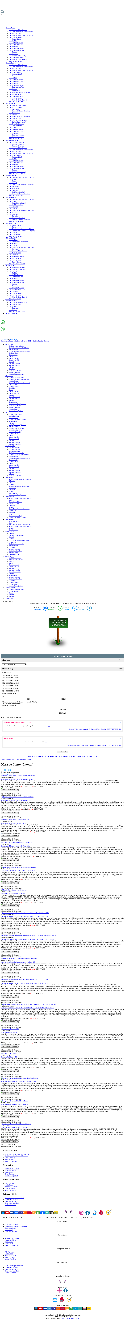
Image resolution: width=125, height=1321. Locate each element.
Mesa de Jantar (13, 349)
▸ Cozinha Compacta (16, 146)
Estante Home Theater (15, 414)
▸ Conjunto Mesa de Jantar (18, 30)
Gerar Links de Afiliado (12, 1203)
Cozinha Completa (14, 447)
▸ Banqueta (13, 46)
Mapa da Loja (9, 1159)
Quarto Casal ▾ (10, 175)
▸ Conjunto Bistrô (15, 37)
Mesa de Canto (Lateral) (16, 374)
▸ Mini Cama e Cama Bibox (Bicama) (21, 229)
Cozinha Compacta (14, 451)
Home (3, 341)
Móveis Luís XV (10, 531)
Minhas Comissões (10, 1205)
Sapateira (11, 491)
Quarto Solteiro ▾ (11, 197)
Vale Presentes (9, 1183)
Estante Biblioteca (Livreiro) (17, 404)
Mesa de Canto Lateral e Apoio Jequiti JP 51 (14, 823)
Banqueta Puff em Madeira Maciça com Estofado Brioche (18, 1081)
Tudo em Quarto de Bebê (15, 236)
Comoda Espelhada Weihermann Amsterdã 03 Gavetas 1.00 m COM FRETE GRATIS (94, 745)
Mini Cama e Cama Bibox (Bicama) (20, 524)
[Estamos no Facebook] (87, 1214)
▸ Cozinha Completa (16, 142)
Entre (6, 1199)
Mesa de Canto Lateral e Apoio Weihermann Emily (16, 800)
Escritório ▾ (9, 265)
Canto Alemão (13, 355)
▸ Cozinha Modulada (16, 144)
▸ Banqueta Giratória (16, 48)
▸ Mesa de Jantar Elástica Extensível (21, 35)
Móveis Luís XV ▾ (11, 238)
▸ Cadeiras (13, 240)
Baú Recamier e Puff (15, 493)
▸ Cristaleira (13, 54)
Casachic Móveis (10, 587)
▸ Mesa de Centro (15, 98)
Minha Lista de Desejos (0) (21, 341)
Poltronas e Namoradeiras (16, 535)
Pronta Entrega (9, 598)
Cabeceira (12, 481)
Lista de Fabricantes (11, 1161)
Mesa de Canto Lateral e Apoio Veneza (13, 893)
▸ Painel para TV (15, 109)
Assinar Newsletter (10, 1190)
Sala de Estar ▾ (10, 63)
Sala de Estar (9, 376)
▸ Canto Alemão (15, 39)
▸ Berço (12, 227)
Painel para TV (13, 418)
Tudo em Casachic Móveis (15, 311)
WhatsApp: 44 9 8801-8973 (70, 1318)
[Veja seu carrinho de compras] (3, 9)
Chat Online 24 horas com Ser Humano (17, 1154)
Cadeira (11, 356)
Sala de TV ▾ (10, 103)
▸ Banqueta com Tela (16, 50)
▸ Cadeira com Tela (16, 44)
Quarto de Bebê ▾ (11, 223)
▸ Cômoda (13, 183)
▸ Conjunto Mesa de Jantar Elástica (21, 31)
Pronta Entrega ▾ (11, 313)
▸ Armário (13, 271)
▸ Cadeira (13, 41)
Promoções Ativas (10, 1170)
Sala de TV (8, 412)
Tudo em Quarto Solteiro (14, 221)
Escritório (8, 556)
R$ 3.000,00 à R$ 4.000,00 (10, 688)
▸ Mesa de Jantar (15, 33)
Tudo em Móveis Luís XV (15, 264)
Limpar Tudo (62, 709)
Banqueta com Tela (15, 365)
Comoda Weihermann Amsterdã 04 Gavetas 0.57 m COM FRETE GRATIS (24, 916)
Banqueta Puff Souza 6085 (9, 1032)
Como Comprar (9, 1174)
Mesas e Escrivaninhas (16, 559)
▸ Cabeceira (13, 179)
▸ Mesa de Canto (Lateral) (18, 59)
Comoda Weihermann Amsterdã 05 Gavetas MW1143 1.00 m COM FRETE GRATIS (95, 729)
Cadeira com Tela (14, 360)
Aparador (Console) (15, 372)
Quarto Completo (14, 521)
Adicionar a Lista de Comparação (11, 795)
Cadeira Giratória (14, 358)
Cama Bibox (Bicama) (15, 502)
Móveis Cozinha (10, 446)
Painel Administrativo (11, 1201)
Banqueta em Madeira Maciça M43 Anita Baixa (15, 846)
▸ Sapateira (13, 190)
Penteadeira (12, 488)
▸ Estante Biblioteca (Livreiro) (19, 92)
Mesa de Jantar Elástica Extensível (19, 351)
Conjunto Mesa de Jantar (16, 346)
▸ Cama (12, 181)
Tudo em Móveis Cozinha (15, 173)
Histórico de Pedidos (11, 1187)
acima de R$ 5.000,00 (9, 693)
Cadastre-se (13, 1199)
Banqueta (11, 362)
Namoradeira (13, 402)
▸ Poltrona (13, 52)
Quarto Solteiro (9, 496)
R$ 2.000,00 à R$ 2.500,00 (10, 683)
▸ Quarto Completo (16, 225)
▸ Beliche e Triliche (16, 205)
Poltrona (11, 367)
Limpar (121, 659)
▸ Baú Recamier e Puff (17, 192)
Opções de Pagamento (11, 1176)
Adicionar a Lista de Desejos (10, 793)
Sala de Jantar (9, 344)
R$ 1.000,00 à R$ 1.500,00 (10, 678)
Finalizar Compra (43, 341)
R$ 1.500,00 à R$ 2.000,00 (10, 680)
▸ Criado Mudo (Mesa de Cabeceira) (21, 184)
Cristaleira (12, 369)
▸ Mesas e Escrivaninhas (17, 269)
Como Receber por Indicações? (14, 1198)
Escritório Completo (15, 558)
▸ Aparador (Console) (16, 57)
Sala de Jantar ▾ (10, 28)
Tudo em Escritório (13, 299)
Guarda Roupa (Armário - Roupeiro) (20, 479)
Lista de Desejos (10, 1188)
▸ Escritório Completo (17, 267)
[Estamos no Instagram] (81, 1214)
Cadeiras (11, 533)
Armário (11, 561)
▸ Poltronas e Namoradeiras (18, 241)
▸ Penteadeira (14, 186)
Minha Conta (9, 341)
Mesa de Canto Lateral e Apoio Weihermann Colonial (17, 779)
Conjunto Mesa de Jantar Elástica (19, 348)
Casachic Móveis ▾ (11, 300)
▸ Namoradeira (14, 91)
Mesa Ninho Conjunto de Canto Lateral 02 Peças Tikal (18, 870)
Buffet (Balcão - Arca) (15, 370)
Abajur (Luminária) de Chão (17, 425)
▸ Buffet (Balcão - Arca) (17, 56)
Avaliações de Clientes (12, 1169)
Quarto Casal (9, 477)
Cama (10, 482)
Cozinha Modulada (14, 449)
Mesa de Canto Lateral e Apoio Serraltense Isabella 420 (18, 962)
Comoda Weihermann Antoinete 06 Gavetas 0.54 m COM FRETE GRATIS (24, 983)
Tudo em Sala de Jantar (14, 61)
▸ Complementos (15, 234)
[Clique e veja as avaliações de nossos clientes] (68, 1214)
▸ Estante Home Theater (17, 105)
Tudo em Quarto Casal (14, 195)
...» (49, 726)
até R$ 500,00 (6, 672)
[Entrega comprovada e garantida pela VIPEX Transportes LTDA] (94, 1214)
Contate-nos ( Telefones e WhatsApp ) (16, 1156)
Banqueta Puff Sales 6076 (9, 1057)
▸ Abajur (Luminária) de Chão (19, 116)
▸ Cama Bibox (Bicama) (17, 203)
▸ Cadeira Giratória (16, 43)
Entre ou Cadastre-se (11, 1267)
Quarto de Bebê (9, 519)
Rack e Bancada (14, 416)
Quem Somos (9, 1172)
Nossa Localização (10, 1157)
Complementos (13, 530)
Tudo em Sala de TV (13, 138)
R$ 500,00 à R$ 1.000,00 (10, 675)
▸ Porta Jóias (14, 188)
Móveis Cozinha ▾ (11, 140)
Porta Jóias (12, 489)
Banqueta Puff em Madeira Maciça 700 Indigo (15, 1127)
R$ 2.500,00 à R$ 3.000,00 (10, 686)
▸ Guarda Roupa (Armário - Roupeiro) (22, 177)
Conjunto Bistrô (13, 353)
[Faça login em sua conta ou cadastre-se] (3, 19)
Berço (10, 523)
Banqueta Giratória (14, 363)
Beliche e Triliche (14, 503)
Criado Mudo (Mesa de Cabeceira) (19, 486)
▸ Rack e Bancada (15, 107)
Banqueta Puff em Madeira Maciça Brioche (14, 1104)
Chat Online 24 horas (11, 1224)
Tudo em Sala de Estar (14, 102)
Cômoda (11, 484)
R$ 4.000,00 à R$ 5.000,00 (10, 691)
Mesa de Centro (13, 409)
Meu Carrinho (33, 341)
